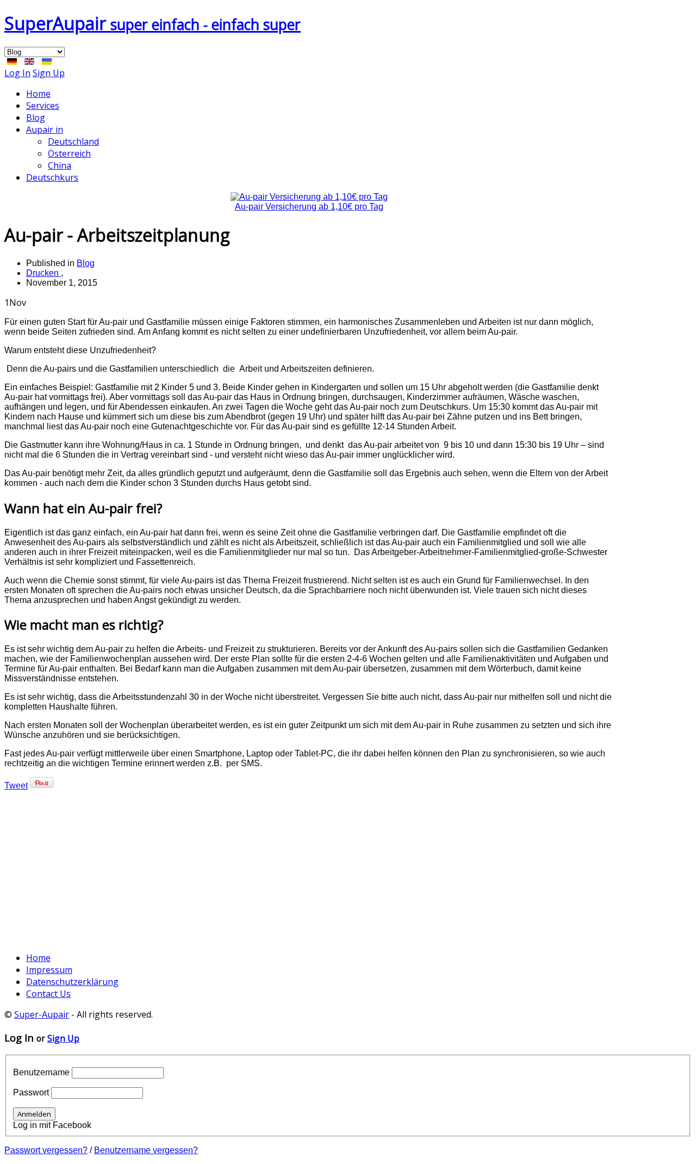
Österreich (69, 153)
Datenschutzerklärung (72, 982)
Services (42, 106)
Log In (17, 73)
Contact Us (48, 994)
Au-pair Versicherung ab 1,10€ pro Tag (309, 206)
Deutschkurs (52, 177)
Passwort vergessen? (46, 1150)
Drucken (43, 273)
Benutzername (41, 1072)
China (59, 165)
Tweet (16, 785)
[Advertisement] (308, 867)
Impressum (49, 970)
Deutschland (73, 141)
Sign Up (49, 73)
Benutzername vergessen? (146, 1150)
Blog (35, 118)
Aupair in (44, 130)
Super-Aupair (41, 1014)
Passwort (31, 1092)
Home (38, 94)
